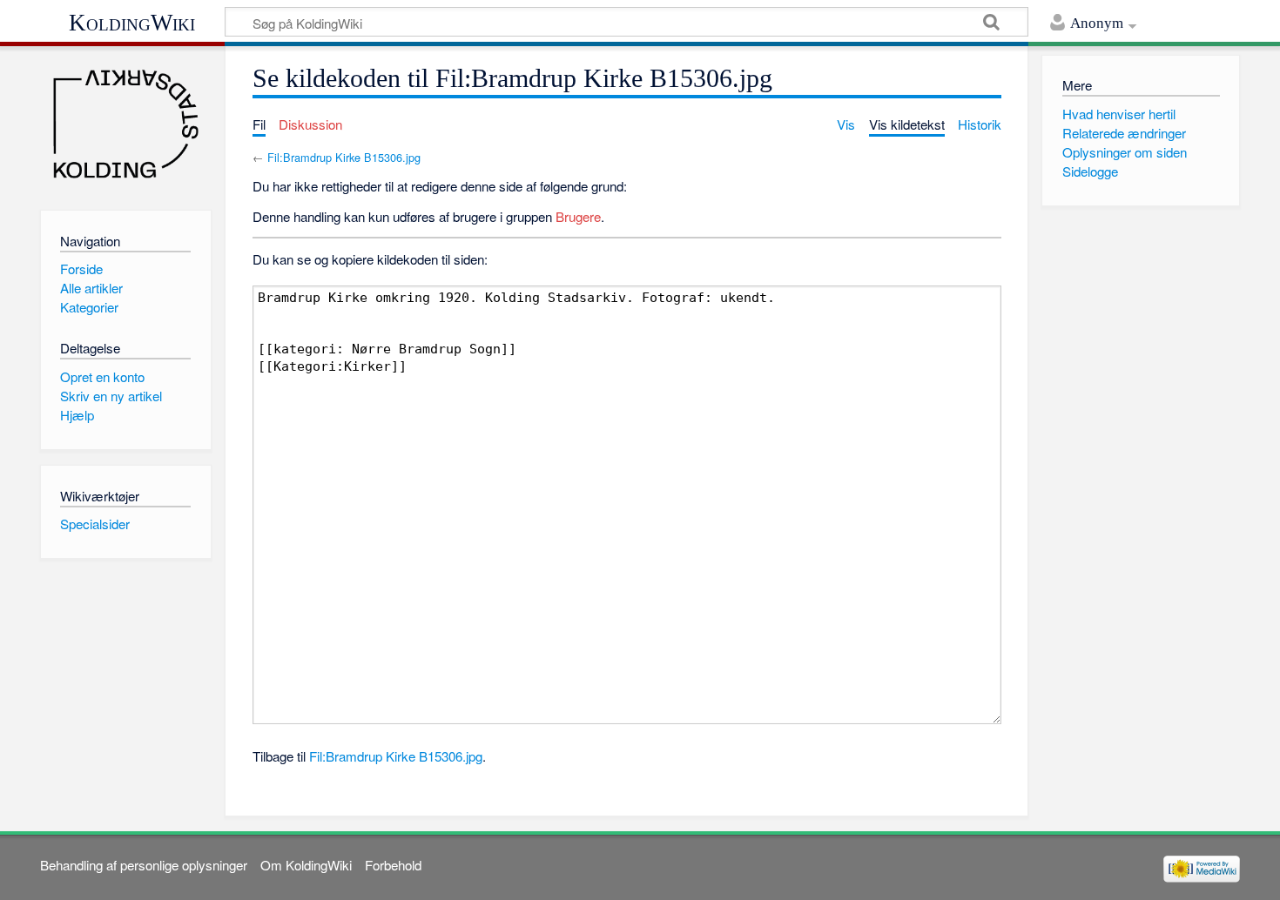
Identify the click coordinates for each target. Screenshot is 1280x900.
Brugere (578, 216)
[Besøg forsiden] (126, 124)
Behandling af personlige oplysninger (143, 865)
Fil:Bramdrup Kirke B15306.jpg (344, 157)
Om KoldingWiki (306, 865)
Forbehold (393, 865)
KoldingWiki (132, 23)
